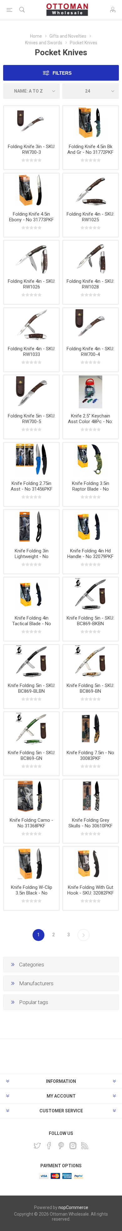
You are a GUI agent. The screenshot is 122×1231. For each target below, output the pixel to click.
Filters (62, 73)
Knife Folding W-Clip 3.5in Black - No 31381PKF (31, 892)
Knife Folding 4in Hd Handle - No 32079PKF (90, 553)
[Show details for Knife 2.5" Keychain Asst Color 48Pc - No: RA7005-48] (90, 391)
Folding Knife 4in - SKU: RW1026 (31, 284)
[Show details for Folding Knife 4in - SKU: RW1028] (90, 257)
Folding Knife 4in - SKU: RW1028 (90, 284)
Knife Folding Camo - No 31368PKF (31, 823)
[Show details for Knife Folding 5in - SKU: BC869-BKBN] (90, 594)
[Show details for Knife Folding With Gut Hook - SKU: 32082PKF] (90, 863)
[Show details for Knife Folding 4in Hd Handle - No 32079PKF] (90, 526)
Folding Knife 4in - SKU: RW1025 (90, 217)
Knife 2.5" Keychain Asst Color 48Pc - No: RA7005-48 (90, 421)
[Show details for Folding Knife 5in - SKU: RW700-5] (31, 391)
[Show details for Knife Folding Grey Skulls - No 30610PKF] (90, 796)
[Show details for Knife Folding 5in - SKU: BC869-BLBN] (31, 661)
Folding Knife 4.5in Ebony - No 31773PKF (31, 217)
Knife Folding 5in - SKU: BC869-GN (31, 755)
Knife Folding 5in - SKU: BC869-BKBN (90, 620)
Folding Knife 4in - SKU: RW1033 (31, 351)
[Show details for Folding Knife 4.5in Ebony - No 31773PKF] (31, 190)
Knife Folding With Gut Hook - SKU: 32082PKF (90, 890)
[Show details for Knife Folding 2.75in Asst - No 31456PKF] (31, 459)
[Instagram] (73, 1146)
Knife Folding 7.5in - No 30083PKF (90, 755)
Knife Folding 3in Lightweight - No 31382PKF (31, 556)
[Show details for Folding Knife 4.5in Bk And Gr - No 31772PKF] (90, 122)
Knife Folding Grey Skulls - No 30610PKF (91, 823)
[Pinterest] (61, 1146)
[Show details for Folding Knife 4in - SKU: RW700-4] (90, 324)
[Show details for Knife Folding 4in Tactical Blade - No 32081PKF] (31, 594)
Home (36, 36)
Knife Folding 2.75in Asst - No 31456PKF (32, 486)
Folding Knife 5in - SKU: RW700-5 (31, 418)
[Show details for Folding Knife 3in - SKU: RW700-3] (31, 122)
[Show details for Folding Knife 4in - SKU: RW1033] (31, 324)
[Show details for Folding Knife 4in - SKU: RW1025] (90, 190)
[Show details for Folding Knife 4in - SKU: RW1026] (31, 257)
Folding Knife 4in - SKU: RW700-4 (90, 351)
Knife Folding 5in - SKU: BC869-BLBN (31, 688)
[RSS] (85, 1146)
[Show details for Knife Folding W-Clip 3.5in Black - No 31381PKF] (31, 863)
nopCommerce (73, 1207)
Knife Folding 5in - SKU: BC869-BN (90, 688)
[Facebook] (49, 1146)
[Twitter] (37, 1146)
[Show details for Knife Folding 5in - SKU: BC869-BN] (90, 661)
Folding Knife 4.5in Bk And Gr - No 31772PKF (90, 149)
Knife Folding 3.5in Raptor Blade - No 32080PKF (90, 489)
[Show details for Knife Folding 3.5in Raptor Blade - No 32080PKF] (90, 459)
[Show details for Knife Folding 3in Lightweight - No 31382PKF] (31, 526)
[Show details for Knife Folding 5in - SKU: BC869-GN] (31, 728)
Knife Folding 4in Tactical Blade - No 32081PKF (31, 623)
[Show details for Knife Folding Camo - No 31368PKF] (31, 796)
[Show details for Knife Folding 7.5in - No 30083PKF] (90, 728)
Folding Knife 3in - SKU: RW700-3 (31, 149)
